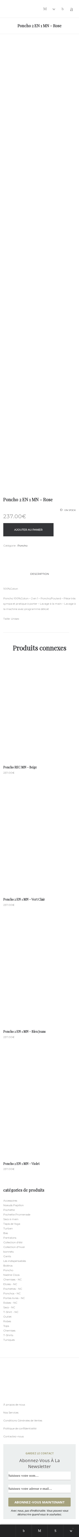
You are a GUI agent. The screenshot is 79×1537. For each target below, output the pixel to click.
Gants (7, 1256)
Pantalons (9, 1237)
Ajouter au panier (28, 529)
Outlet (7, 1316)
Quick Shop (39, 711)
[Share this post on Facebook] (4, 554)
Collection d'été (12, 1242)
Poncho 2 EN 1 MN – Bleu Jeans (24, 1031)
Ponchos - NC (12, 1293)
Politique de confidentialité (19, 1428)
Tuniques (9, 1339)
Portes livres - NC (14, 1298)
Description (39, 573)
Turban (8, 1228)
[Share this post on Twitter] (11, 553)
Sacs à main (10, 1219)
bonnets (8, 1251)
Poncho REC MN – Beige (20, 767)
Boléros (8, 1265)
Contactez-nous (13, 1436)
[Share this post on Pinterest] (24, 553)
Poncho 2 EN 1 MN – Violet (21, 1164)
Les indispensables (14, 1261)
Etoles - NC (10, 1284)
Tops (6, 1325)
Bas (5, 1233)
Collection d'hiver (14, 1247)
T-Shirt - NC (10, 1312)
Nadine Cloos (11, 1274)
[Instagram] (13, 1399)
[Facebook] (4, 1400)
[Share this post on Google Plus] (17, 553)
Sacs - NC (9, 1307)
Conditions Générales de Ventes (22, 1420)
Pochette (9, 1209)
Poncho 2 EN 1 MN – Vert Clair (24, 899)
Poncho (22, 545)
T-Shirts (8, 1335)
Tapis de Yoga (11, 1223)
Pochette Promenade (16, 1214)
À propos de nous (14, 1404)
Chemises (9, 1330)
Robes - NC (10, 1302)
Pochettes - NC (12, 1288)
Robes (7, 1321)
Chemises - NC (12, 1279)
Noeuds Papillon (13, 1205)
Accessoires (10, 1200)
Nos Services (10, 1412)
